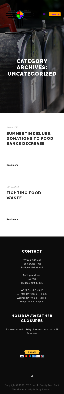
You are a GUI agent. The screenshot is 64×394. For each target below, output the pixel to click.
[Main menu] (44, 14)
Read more (12, 165)
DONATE (55, 14)
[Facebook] (32, 377)
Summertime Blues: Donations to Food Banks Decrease (30, 138)
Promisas (47, 389)
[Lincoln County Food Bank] (19, 14)
